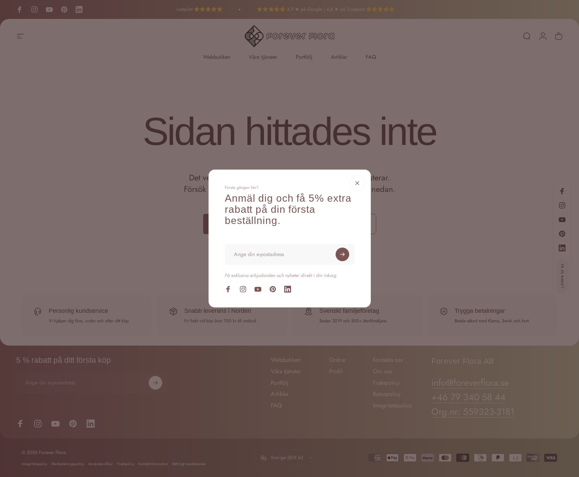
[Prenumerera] (342, 254)
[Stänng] (357, 183)
